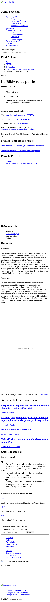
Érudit (13, 32)
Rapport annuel (16, 39)
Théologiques (11, 67)
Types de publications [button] (14, 17)
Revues (13, 19)
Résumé (9, 161)
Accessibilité (11, 542)
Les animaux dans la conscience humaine (21, 69)
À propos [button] (9, 30)
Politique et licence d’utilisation (18, 595)
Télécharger (42, 395)
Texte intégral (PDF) (14, 163)
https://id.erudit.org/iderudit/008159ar (20, 115)
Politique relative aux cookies (17, 592)
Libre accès (15, 37)
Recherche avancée (13, 41)
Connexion (10, 28)
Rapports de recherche (19, 26)
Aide (8, 540)
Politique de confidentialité (16, 590)
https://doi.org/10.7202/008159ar (18, 119)
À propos (17, 30)
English (9, 43)
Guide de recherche (13, 544)
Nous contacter (11, 546)
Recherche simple (8, 50)
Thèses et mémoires (18, 21)
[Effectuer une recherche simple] (25, 52)
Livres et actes (16, 23)
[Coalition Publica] (8, 585)
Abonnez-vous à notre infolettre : (15, 529)
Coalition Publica (17, 34)
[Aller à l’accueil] (7, 2)
